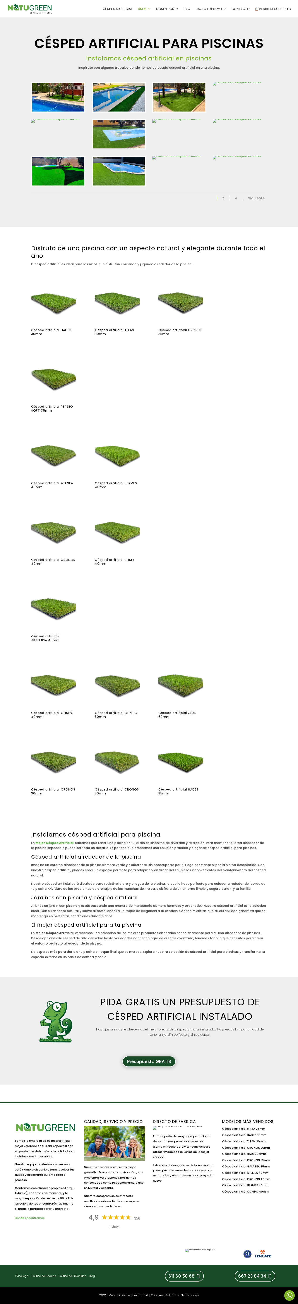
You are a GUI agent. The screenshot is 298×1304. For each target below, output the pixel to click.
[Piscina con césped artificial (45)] (176, 119)
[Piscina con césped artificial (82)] (119, 185)
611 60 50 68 (181, 1276)
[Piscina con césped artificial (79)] (179, 111)
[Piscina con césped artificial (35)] (176, 156)
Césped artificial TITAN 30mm (243, 1141)
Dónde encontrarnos (30, 1218)
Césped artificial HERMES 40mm (245, 1185)
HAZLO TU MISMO (208, 9)
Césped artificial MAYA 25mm (243, 1129)
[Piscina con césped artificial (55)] (119, 148)
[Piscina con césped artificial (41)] (237, 156)
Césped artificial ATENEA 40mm (245, 1173)
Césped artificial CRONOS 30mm (246, 1148)
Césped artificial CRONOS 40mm (246, 1179)
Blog (92, 1276)
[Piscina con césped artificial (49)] (119, 111)
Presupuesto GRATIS (149, 1061)
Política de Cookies (44, 1276)
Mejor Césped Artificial (55, 843)
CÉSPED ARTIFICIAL (118, 9)
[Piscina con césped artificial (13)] (58, 111)
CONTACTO (240, 9)
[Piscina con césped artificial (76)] (237, 82)
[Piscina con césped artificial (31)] (58, 185)
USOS (142, 9)
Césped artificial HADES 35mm (244, 1154)
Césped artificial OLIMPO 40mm (245, 1191)
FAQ (187, 9)
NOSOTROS (165, 9)
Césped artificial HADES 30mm (244, 1135)
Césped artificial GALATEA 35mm (246, 1166)
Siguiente (256, 198)
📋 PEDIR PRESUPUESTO (273, 9)
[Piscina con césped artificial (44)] (55, 119)
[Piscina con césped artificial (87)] (237, 119)
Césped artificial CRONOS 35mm (246, 1160)
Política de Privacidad (72, 1276)
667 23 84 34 (252, 1276)
